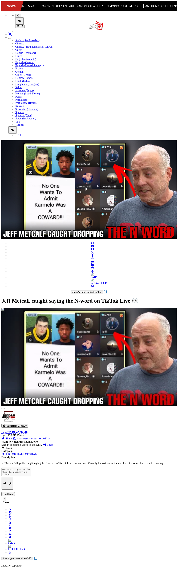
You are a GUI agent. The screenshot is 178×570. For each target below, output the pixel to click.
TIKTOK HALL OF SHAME (22, 454)
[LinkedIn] (92, 264)
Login (49, 444)
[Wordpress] (92, 268)
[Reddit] (92, 261)
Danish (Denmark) (25, 52)
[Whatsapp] (92, 243)
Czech (18, 49)
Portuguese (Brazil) (26, 102)
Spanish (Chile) (23, 115)
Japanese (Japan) (24, 90)
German (19, 71)
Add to (46, 438)
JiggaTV (6, 432)
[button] (14, 426)
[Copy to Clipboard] (92, 286)
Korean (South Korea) (27, 93)
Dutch (18, 56)
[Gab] (92, 277)
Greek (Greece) (23, 74)
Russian (19, 106)
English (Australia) (25, 59)
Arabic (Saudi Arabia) (27, 40)
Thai (17, 121)
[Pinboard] (92, 271)
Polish (18, 96)
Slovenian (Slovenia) (26, 109)
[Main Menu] (19, 20)
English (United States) (28, 65)
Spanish (19, 112)
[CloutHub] (92, 282)
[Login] (19, 135)
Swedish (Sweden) (25, 118)
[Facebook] (92, 249)
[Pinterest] (92, 258)
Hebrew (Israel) (24, 77)
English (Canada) (24, 62)
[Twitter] (92, 252)
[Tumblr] (92, 255)
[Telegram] (92, 246)
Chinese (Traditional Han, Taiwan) (34, 46)
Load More (8, 494)
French (19, 68)
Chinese (19, 43)
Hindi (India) (22, 81)
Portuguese (21, 99)
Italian (18, 87)
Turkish (19, 124)
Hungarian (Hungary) (27, 84)
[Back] (18, 15)
